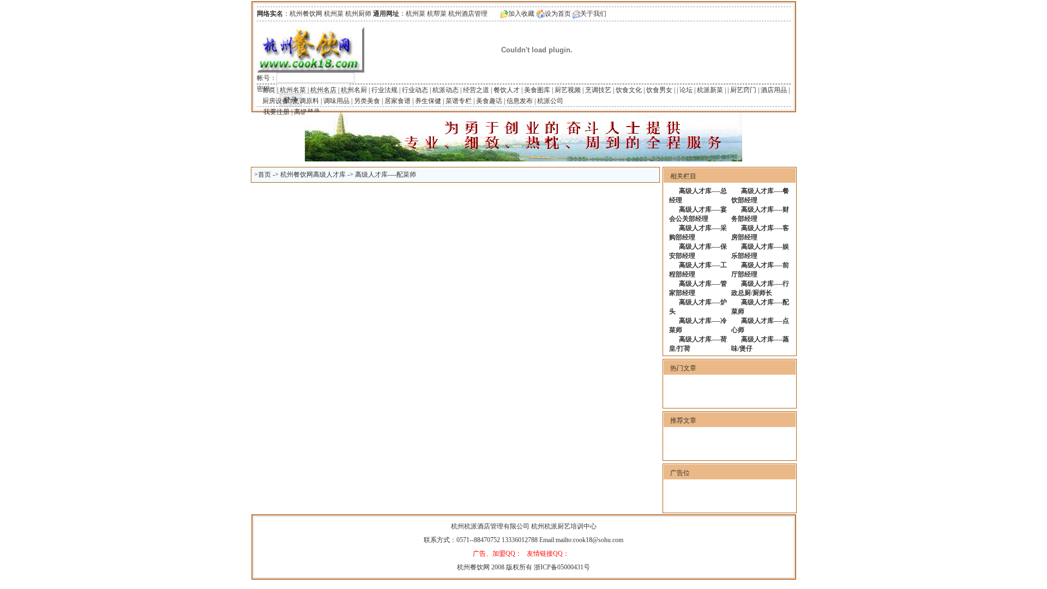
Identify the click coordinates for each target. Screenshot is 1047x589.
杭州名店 (323, 90)
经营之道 (476, 90)
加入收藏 (521, 13)
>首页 (262, 174)
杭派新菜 (710, 90)
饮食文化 (629, 90)
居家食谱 (397, 101)
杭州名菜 (293, 90)
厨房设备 (275, 101)
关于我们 (593, 13)
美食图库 (537, 90)
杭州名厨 (354, 90)
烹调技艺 (598, 90)
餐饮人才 (507, 90)
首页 (268, 90)
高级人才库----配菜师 (385, 174)
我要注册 (276, 112)
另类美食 (367, 101)
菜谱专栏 (459, 101)
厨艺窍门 (743, 90)
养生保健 (428, 101)
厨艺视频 (568, 90)
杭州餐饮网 (473, 567)
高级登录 (307, 112)
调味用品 (336, 101)
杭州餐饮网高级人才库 (313, 174)
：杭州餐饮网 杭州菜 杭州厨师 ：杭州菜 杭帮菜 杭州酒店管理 (372, 13)
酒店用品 (774, 90)
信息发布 (520, 101)
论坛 (686, 90)
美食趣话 (489, 101)
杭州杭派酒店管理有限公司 (490, 526)
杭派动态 (445, 90)
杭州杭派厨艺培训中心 (564, 526)
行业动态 (415, 90)
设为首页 (558, 13)
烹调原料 (306, 101)
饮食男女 (659, 90)
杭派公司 (550, 101)
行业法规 (384, 90)
